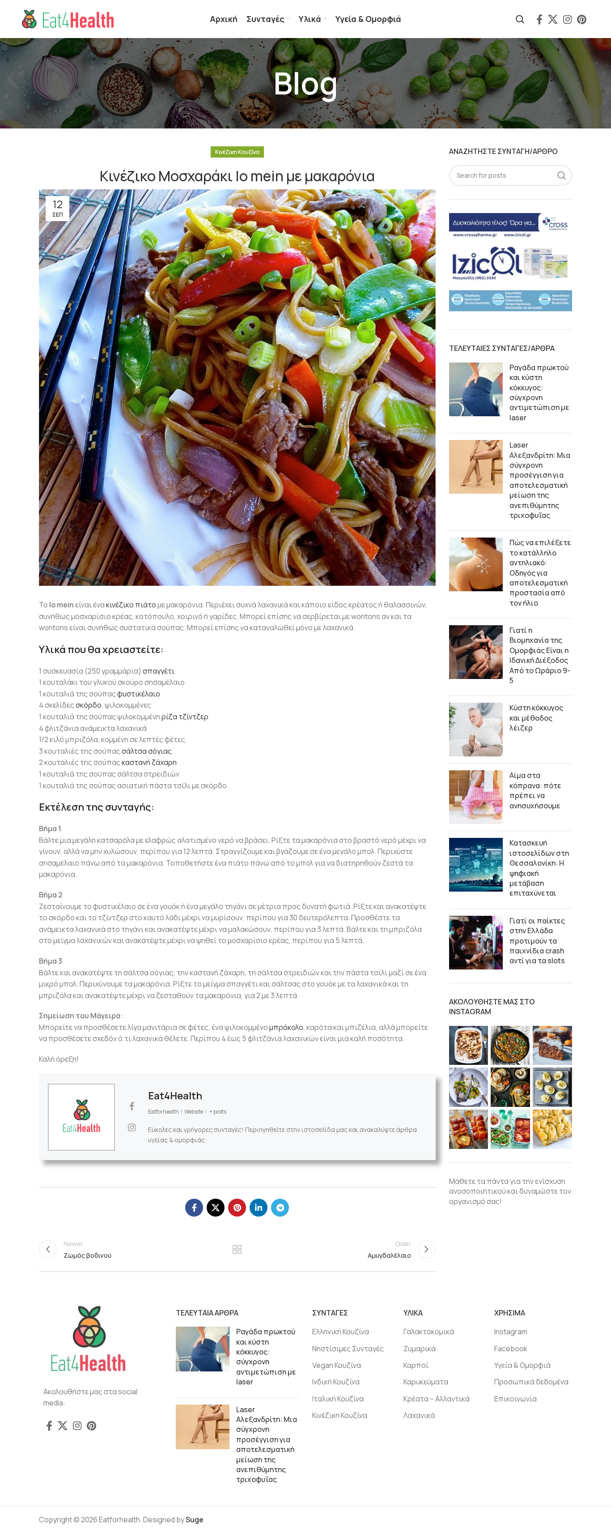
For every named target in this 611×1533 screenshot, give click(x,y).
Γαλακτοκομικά (428, 1332)
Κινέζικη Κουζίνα (237, 152)
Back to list (237, 1249)
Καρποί (416, 1365)
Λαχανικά (419, 1415)
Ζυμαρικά (419, 1349)
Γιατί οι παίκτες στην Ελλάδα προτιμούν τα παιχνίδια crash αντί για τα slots (537, 941)
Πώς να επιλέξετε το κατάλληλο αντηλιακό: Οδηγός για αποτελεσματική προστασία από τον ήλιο (540, 572)
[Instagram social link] (567, 19)
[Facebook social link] (539, 19)
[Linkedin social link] (258, 1208)
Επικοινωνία (515, 1399)
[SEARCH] (562, 175)
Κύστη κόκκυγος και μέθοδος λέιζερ (536, 718)
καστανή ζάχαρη (149, 762)
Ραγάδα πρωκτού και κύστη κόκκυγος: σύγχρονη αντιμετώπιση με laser (539, 393)
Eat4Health (175, 1095)
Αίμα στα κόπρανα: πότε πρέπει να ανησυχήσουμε (535, 790)
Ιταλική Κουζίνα (338, 1399)
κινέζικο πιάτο (131, 605)
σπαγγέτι (158, 671)
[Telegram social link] (280, 1208)
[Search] (520, 19)
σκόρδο (89, 705)
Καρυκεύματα (425, 1382)
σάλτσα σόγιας (147, 751)
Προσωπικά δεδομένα (531, 1382)
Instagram (510, 1332)
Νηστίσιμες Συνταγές (348, 1349)
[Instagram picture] (468, 1045)
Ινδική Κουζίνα (336, 1382)
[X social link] (552, 19)
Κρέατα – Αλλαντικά (436, 1399)
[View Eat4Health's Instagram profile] (131, 1127)
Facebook (510, 1349)
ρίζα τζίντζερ (184, 717)
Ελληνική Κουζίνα (340, 1332)
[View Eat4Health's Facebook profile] (131, 1106)
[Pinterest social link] (581, 19)
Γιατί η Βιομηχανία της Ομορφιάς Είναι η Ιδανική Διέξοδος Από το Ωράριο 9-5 (539, 655)
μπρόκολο (286, 1027)
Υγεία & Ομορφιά (522, 1365)
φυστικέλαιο (138, 694)
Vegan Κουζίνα (336, 1365)
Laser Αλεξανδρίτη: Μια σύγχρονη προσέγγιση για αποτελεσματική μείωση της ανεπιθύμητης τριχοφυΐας (539, 480)
